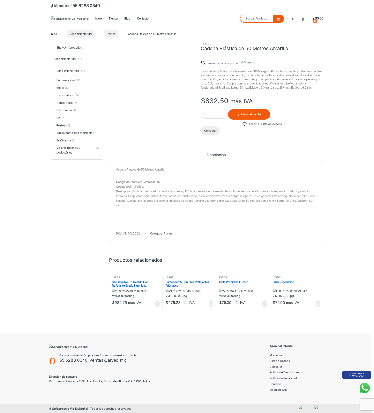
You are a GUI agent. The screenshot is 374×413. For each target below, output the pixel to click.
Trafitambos (65, 140)
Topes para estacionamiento (76, 132)
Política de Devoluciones (285, 372)
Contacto (143, 18)
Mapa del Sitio (279, 389)
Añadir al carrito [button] (156, 303)
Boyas (62, 87)
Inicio (98, 18)
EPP (60, 117)
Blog (127, 18)
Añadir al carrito (251, 114)
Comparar (250, 62)
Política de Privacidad (283, 378)
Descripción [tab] (216, 155)
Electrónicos (66, 110)
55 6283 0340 (73, 360)
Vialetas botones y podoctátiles (78, 150)
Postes (111, 34)
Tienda (113, 18)
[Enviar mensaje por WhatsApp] (364, 388)
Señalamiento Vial (81, 34)
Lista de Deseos (280, 360)
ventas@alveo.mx (108, 360)
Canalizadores (67, 95)
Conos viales (67, 102)
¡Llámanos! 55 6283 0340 (75, 5)
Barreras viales (68, 80)
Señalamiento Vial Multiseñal (70, 408)
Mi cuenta (276, 355)
